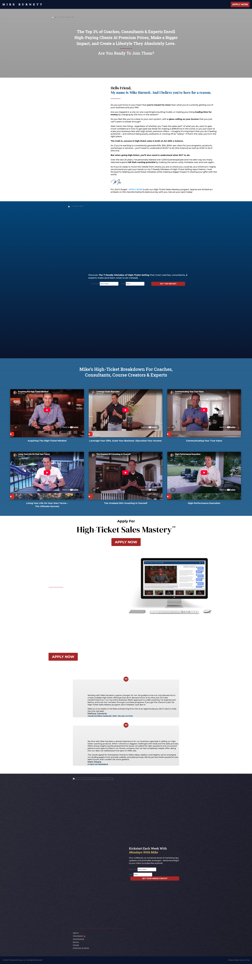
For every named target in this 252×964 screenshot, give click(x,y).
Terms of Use (244, 960)
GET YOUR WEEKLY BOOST (155, 878)
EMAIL (123, 284)
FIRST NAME (95, 284)
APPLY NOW (126, 542)
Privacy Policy (233, 960)
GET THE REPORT (168, 284)
